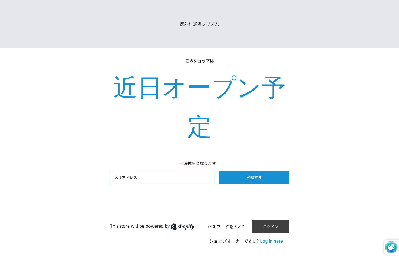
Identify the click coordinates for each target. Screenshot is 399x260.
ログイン (270, 226)
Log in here (271, 240)
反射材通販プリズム (199, 23)
